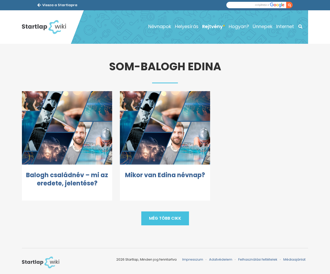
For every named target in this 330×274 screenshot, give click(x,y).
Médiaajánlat (294, 259)
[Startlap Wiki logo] (40, 262)
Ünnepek (263, 26)
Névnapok (159, 26)
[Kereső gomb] (289, 5)
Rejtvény (212, 26)
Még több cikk (165, 218)
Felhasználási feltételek (257, 259)
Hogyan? (239, 26)
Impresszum (192, 259)
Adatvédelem (220, 259)
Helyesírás (187, 26)
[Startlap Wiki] (46, 27)
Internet (285, 26)
